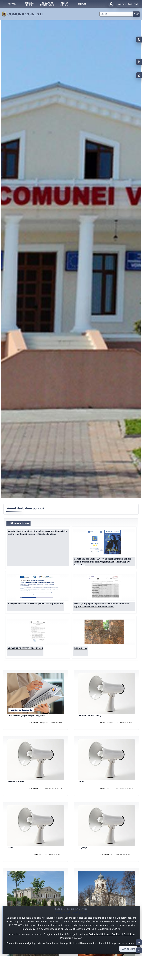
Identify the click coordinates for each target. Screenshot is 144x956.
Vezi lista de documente (21, 710)
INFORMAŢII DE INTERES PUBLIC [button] (47, 4)
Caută (136, 14)
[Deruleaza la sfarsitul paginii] (139, 950)
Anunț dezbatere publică (25, 508)
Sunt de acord (128, 949)
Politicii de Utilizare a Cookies (105, 934)
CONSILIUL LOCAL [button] (29, 4)
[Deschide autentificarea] (111, 4)
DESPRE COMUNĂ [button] (64, 4)
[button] (104, 542)
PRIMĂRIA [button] (12, 4)
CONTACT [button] (82, 4)
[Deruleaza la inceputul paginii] (139, 942)
